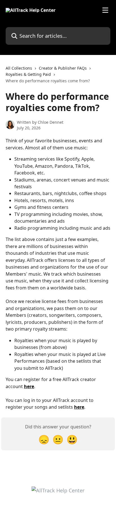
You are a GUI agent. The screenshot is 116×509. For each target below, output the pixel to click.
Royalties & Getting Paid (28, 74)
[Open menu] (105, 10)
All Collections (19, 68)
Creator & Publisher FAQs (63, 68)
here (29, 386)
